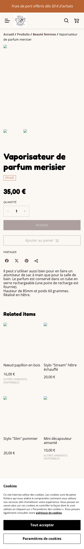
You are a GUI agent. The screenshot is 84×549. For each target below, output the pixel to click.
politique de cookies (49, 513)
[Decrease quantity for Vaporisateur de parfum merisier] (7, 211)
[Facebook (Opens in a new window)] (6, 260)
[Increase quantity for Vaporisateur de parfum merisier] (24, 211)
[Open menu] (7, 21)
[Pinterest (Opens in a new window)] (26, 260)
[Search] (66, 21)
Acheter (42, 225)
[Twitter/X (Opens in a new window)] (16, 260)
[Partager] (36, 260)
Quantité (10, 202)
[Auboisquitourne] (20, 21)
